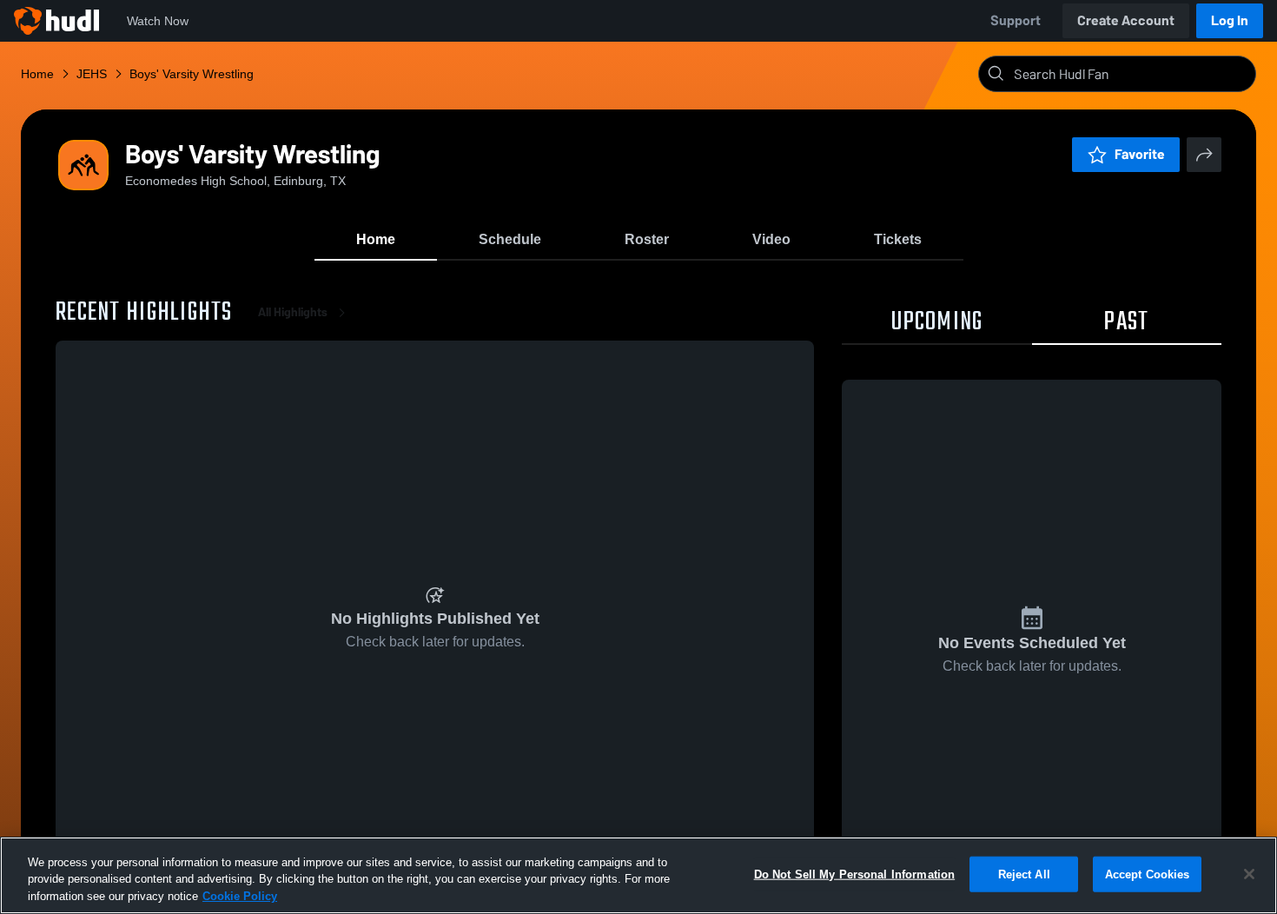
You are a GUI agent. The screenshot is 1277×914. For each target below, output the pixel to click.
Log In (1229, 20)
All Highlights (293, 312)
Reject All (1024, 873)
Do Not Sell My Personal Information (855, 873)
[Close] (1249, 874)
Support (1015, 20)
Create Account (1125, 20)
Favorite (1140, 154)
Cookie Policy (239, 896)
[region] (638, 875)
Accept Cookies (1147, 873)
